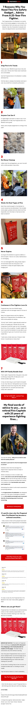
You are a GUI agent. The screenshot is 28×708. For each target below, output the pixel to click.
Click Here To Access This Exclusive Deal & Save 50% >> (14, 557)
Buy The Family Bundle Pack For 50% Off (14, 677)
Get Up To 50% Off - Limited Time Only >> (14, 396)
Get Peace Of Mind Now (14, 506)
